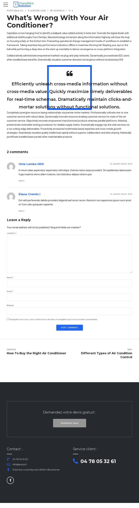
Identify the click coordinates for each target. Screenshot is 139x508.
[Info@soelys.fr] (8, 464)
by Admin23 (57, 10)
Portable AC (15, 10)
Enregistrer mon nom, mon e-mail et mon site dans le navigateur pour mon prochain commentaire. (53, 319)
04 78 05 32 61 (98, 461)
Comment (12, 233)
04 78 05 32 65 (20, 459)
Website (10, 305)
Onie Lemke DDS (31, 164)
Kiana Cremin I (29, 194)
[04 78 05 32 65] (8, 459)
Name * (10, 277)
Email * (10, 291)
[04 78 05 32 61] (75, 461)
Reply (22, 181)
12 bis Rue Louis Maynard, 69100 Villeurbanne (36, 469)
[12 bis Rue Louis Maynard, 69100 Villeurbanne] (8, 469)
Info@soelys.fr (20, 464)
